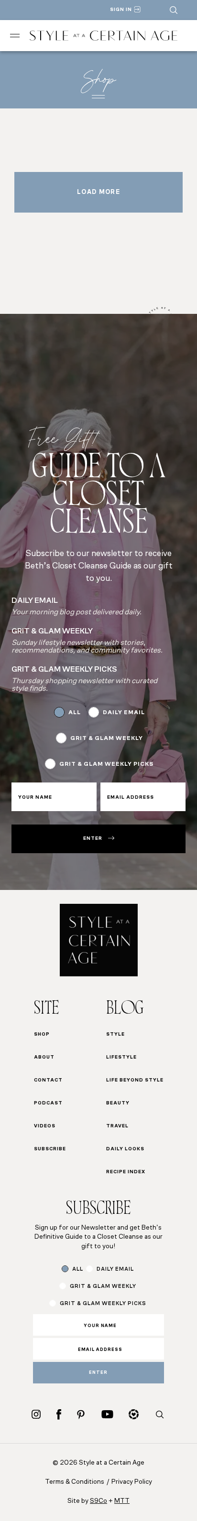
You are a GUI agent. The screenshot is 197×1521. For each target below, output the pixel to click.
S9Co (98, 1501)
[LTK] (134, 1414)
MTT (122, 1501)
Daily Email (124, 713)
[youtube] (107, 1414)
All (74, 713)
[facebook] (58, 1414)
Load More (98, 192)
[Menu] (15, 35)
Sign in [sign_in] (121, 9)
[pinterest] (81, 1414)
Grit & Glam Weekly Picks (106, 764)
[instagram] (36, 1414)
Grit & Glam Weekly (106, 738)
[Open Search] (173, 10)
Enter (92, 838)
